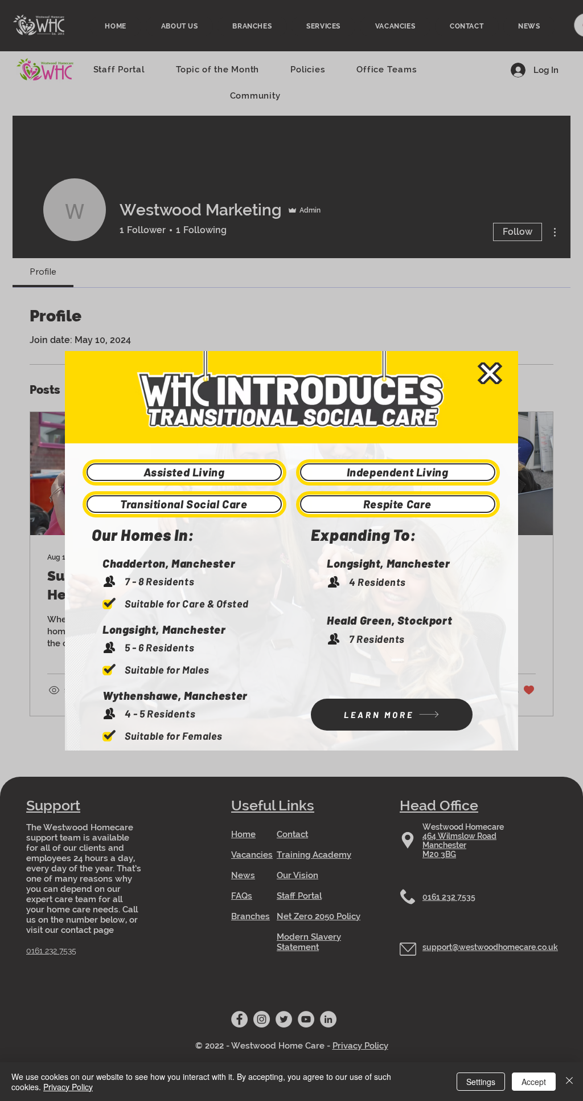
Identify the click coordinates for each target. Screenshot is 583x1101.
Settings (480, 1081)
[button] (489, 373)
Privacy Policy (68, 1086)
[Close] (569, 1081)
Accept (534, 1081)
